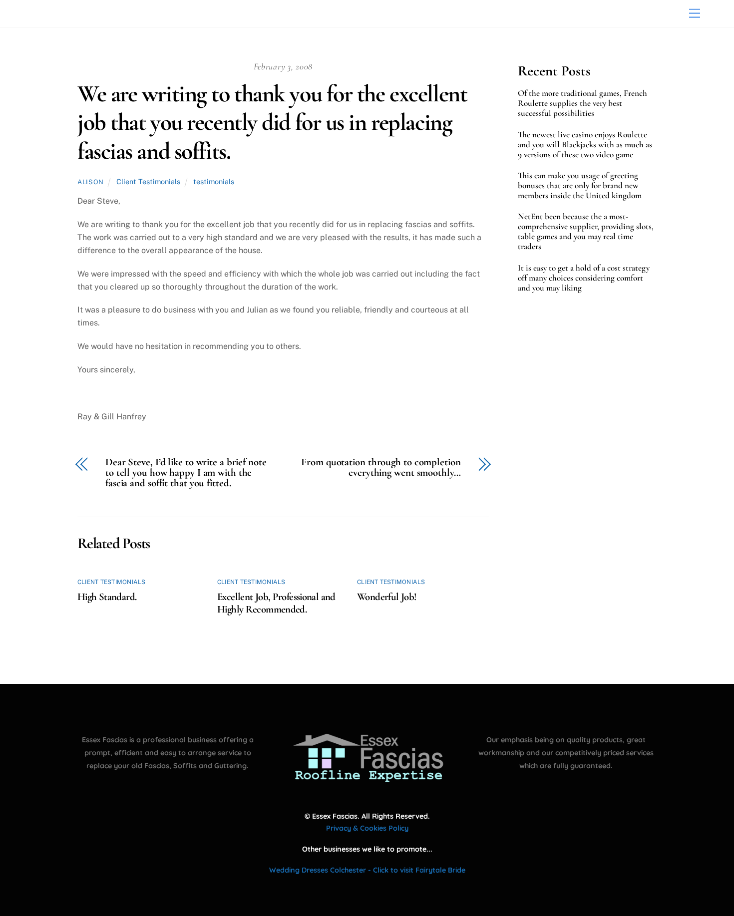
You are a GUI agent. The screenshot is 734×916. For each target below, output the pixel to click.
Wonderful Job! (386, 597)
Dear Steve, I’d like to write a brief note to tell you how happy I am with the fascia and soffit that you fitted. (186, 472)
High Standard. (106, 597)
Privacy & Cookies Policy (367, 828)
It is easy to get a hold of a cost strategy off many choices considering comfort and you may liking (584, 278)
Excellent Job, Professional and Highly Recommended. (276, 603)
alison (90, 182)
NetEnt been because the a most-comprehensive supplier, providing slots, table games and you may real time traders (586, 232)
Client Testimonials (148, 181)
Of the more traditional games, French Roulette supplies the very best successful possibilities (582, 103)
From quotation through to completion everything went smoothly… (380, 467)
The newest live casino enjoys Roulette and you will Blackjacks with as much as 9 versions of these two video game (585, 145)
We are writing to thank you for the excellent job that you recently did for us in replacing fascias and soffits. (272, 122)
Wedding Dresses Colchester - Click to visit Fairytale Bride (367, 870)
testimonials (213, 181)
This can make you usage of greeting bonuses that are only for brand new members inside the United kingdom (580, 186)
